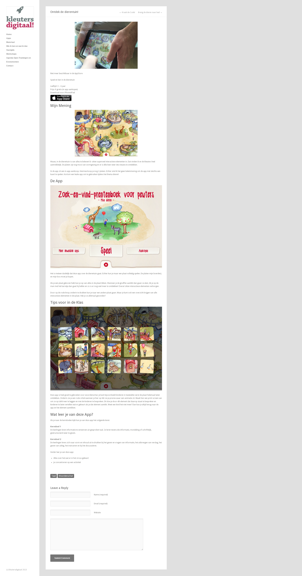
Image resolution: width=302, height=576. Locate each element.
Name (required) (101, 495)
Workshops (11, 54)
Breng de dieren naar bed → (150, 12)
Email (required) (100, 504)
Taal (53, 476)
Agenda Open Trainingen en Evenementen (18, 60)
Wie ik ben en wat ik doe (17, 46)
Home (9, 34)
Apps (8, 38)
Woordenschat (66, 476)
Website (97, 512)
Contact (9, 66)
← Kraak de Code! (127, 12)
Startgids (10, 50)
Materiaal (10, 42)
